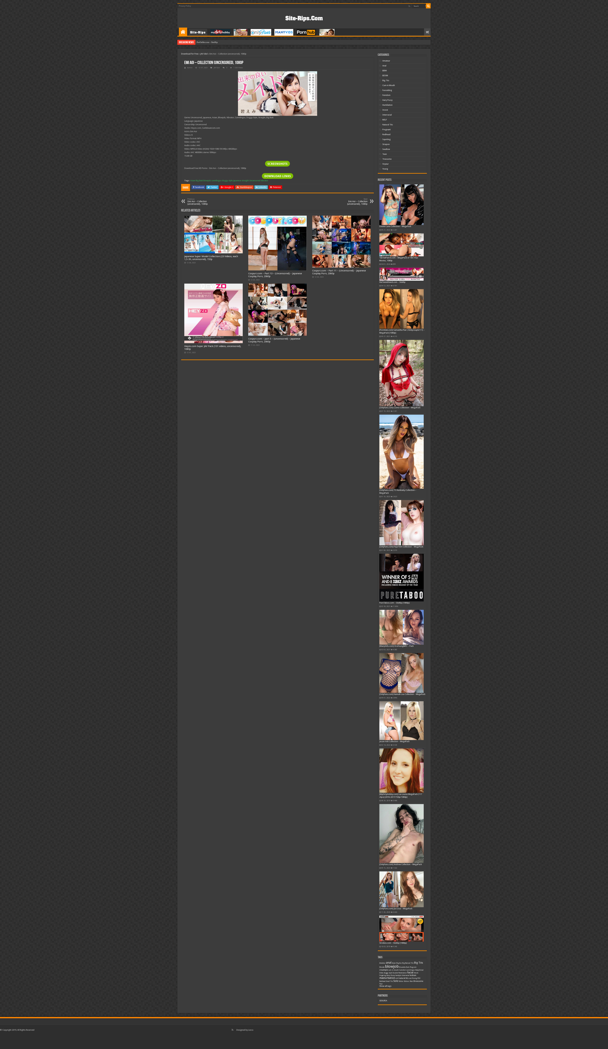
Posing (414, 978)
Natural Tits (387, 124)
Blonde (382, 967)
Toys (381, 984)
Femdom (386, 95)
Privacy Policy (185, 6)
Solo (395, 980)
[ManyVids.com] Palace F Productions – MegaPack (218, 42)
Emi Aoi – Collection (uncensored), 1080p (197, 201)
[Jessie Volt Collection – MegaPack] (401, 720)
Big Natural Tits (408, 963)
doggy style (227, 180)
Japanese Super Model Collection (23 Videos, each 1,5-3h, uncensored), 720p (211, 258)
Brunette (402, 967)
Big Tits (385, 80)
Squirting (386, 139)
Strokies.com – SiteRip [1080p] (393, 943)
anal (388, 962)
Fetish (416, 973)
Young (385, 169)
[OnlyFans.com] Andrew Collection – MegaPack (400, 864)
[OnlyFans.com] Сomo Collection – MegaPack (399, 407)
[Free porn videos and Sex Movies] (304, 18)
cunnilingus (216, 180)
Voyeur (385, 164)
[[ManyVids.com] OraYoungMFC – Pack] (401, 627)
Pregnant (386, 129)
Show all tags (385, 986)
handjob (398, 975)
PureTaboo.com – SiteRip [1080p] (394, 603)
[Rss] (409, 6)
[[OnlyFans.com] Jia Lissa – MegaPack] (401, 889)
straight (245, 180)
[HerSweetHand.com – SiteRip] (401, 274)
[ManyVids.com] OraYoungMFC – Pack (396, 646)
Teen (384, 154)
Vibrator (264, 180)
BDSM (385, 75)
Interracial (387, 115)
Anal (384, 65)
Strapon (386, 144)
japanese (237, 180)
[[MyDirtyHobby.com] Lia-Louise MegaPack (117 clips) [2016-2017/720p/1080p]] (401, 770)
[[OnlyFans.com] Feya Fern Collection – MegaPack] (401, 522)
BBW (384, 70)
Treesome (387, 159)
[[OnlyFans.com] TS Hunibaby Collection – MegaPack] (401, 452)
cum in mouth (393, 970)
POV (418, 978)
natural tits (403, 978)
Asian (192, 180)
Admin (190, 68)
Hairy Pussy (387, 100)
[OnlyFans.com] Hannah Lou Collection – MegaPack (402, 694)
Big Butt (199, 180)
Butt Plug (409, 967)
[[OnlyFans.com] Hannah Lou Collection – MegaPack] (401, 673)
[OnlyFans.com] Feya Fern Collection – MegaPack (401, 546)
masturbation (387, 977)
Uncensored (254, 180)
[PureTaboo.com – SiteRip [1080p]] (401, 577)
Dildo (381, 973)
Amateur (386, 61)
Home (183, 32)
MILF (384, 120)
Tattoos (406, 981)
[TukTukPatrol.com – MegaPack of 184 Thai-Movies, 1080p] (401, 244)
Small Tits (389, 981)
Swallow (386, 149)
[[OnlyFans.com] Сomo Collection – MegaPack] (401, 373)
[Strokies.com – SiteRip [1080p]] (401, 929)
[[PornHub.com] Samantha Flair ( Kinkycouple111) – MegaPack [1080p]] (401, 309)
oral (410, 978)
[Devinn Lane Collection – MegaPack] (401, 204)
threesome (418, 981)
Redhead (386, 134)
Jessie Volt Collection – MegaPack (394, 741)
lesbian (413, 975)
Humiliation (387, 105)
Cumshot (402, 970)
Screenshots (277, 163)
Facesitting (387, 90)
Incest (385, 110)
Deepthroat (419, 970)
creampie (383, 970)
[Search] (428, 6)
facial (410, 972)
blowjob (207, 180)
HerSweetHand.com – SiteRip (392, 282)
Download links (277, 176)
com (414, 967)
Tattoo (401, 981)
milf (397, 978)
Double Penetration (400, 973)
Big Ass (399, 963)
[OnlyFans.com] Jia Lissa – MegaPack (395, 908)
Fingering (382, 975)
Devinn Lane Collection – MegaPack (395, 226)
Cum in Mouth (388, 85)
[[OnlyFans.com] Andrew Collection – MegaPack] (401, 833)
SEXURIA (383, 1000)
